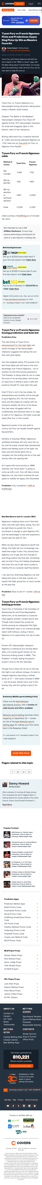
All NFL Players (11, 997)
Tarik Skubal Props (12, 965)
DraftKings (22, 216)
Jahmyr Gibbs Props (13, 994)
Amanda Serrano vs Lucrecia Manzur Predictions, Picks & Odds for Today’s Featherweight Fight (24, 844)
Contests (28, 1029)
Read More (7, 804)
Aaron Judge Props (12, 962)
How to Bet (21, 10)
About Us (9, 1008)
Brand (6, 1022)
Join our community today (21, 1066)
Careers (7, 1016)
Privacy (20, 1100)
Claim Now (31, 260)
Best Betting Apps (11, 1042)
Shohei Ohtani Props (13, 955)
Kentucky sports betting (13, 715)
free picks (23, 143)
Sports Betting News (32, 1019)
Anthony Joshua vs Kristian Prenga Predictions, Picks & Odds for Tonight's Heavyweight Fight (23, 874)
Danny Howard (12, 48)
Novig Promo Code (12, 914)
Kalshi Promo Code (12, 907)
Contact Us (9, 1013)
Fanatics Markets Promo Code (17, 927)
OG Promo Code (11, 923)
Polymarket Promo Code (15, 910)
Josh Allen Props (11, 984)
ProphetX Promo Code (14, 934)
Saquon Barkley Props (14, 987)
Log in (31, 4)
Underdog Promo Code (14, 930)
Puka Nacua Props (12, 990)
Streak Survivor (29, 1034)
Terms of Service (31, 1100)
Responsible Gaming (32, 1025)
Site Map (7, 1100)
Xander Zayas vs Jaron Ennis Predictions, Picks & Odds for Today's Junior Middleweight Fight (23, 884)
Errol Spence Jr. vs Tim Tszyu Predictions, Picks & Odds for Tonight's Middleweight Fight (22, 864)
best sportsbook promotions (15, 299)
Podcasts (27, 1022)
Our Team (8, 1019)
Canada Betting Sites (13, 1037)
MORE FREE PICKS (21, 753)
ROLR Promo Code (12, 940)
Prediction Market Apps (14, 904)
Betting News (8, 10)
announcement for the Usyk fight (16, 345)
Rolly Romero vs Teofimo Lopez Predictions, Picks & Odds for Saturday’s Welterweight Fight (22, 834)
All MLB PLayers (11, 969)
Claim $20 (33, 20)
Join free (19, 4)
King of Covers (29, 1036)
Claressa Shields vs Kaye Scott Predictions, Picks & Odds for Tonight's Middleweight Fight (22, 854)
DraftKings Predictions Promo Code (17, 918)
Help (14, 1100)
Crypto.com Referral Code (16, 937)
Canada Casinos (11, 1040)
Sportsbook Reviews (32, 1016)
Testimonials (9, 1024)
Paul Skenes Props (12, 959)
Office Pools (28, 1039)
